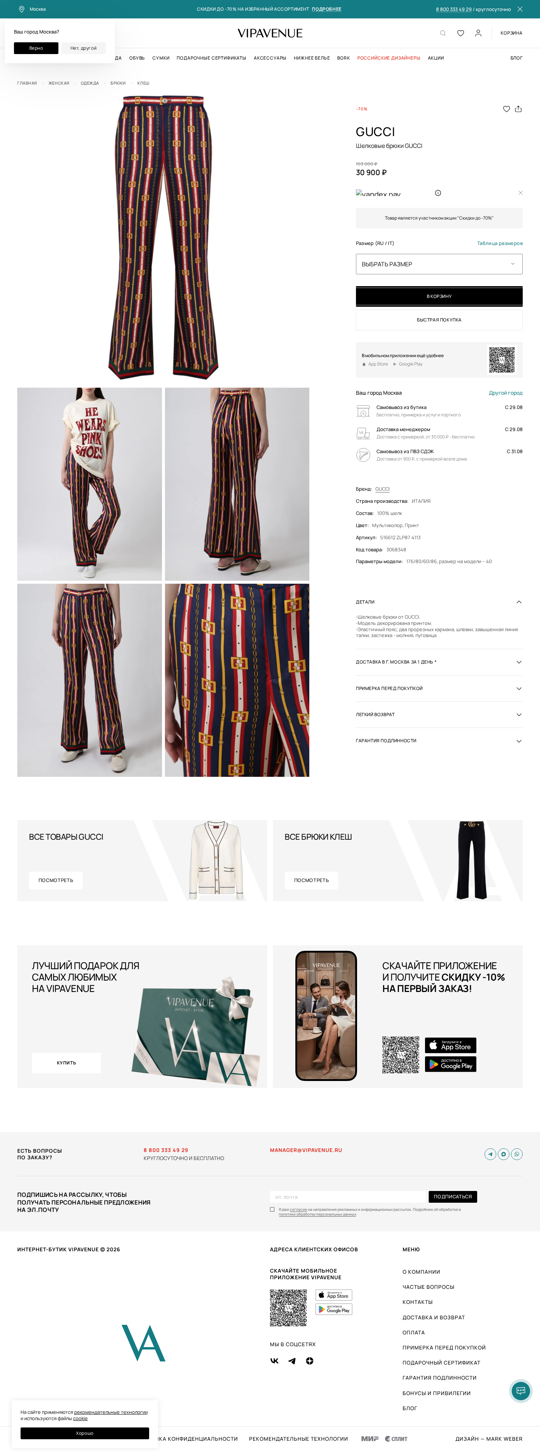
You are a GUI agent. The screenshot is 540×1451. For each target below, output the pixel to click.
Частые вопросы (428, 1286)
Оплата (414, 1332)
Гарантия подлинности (440, 1377)
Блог (517, 58)
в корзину (439, 296)
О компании (421, 1271)
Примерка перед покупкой (444, 1347)
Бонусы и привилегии (437, 1393)
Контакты (418, 1301)
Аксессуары (270, 58)
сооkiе (80, 1418)
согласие (298, 1209)
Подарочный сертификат (441, 1362)
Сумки (160, 58)
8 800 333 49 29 (454, 9)
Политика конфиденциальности (187, 1439)
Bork (343, 58)
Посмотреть (56, 880)
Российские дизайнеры (389, 58)
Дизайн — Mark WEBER (489, 1439)
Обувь (137, 58)
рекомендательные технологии (111, 1412)
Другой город (506, 393)
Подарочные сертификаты (211, 58)
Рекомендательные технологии (298, 1439)
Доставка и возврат (434, 1317)
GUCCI (382, 489)
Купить (66, 1063)
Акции (436, 58)
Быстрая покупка (439, 320)
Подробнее (326, 9)
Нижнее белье (312, 58)
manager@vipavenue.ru (306, 1150)
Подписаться (453, 1196)
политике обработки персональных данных (317, 1214)
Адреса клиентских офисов (314, 1249)
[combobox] (439, 263)
